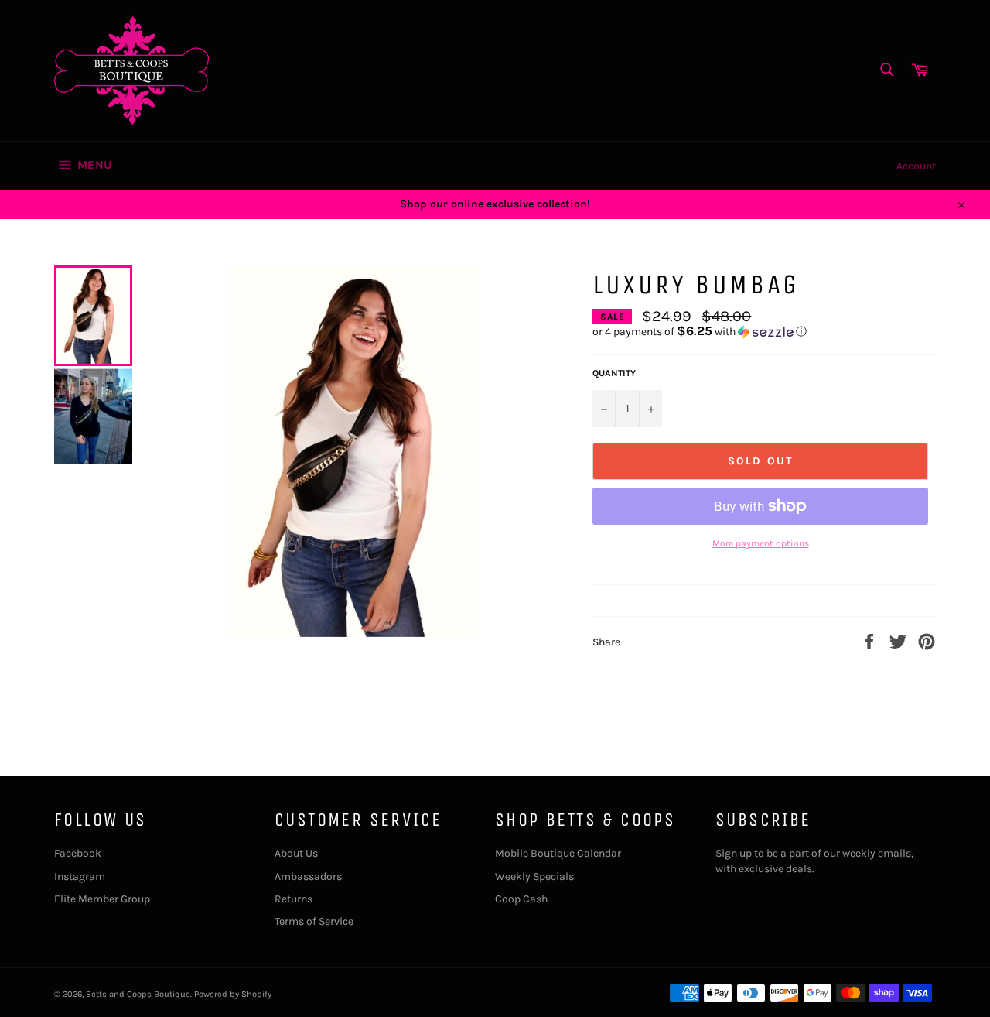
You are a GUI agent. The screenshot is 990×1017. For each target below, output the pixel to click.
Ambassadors (308, 876)
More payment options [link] (760, 543)
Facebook (77, 853)
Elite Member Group (102, 899)
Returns (293, 899)
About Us (296, 853)
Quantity (614, 373)
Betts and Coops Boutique (138, 994)
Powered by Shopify (232, 994)
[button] (764, 331)
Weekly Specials (534, 876)
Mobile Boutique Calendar (558, 853)
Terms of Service (314, 921)
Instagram (79, 876)
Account (916, 166)
